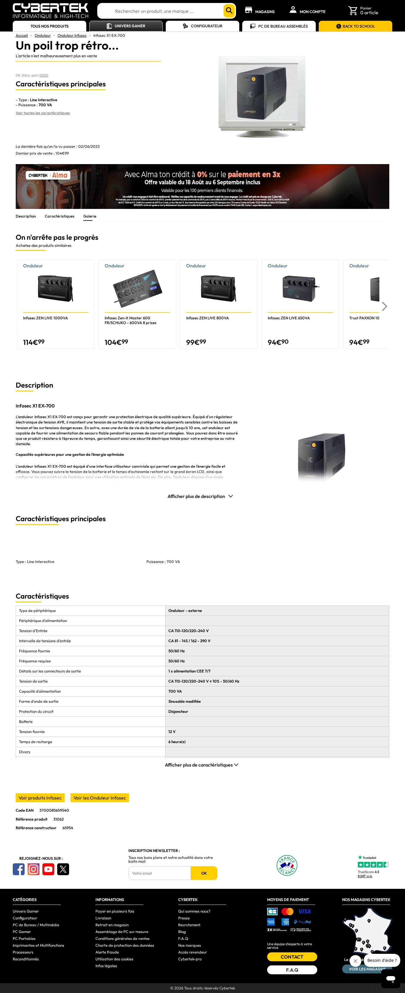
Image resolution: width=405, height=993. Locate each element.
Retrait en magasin (112, 924)
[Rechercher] (229, 11)
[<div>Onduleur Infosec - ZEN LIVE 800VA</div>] (218, 304)
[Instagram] (33, 869)
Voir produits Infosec (40, 798)
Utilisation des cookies (114, 958)
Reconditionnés (26, 958)
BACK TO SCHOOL (359, 26)
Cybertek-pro (190, 958)
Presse (184, 918)
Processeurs (23, 952)
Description (26, 216)
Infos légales (106, 965)
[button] (385, 306)
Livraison (103, 918)
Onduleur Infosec (72, 35)
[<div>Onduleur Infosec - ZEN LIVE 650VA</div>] (300, 304)
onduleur (26, 416)
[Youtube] (48, 869)
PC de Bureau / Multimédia (36, 924)
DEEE (43, 75)
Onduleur (43, 35)
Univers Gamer (130, 25)
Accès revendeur (192, 952)
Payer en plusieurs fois (114, 911)
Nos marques (189, 945)
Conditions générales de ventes (122, 938)
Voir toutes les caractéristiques (43, 112)
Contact (292, 957)
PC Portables (24, 938)
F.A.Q (183, 938)
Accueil (22, 35)
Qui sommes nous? (194, 911)
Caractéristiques (59, 216)
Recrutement (189, 924)
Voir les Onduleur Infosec (100, 798)
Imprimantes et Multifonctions (38, 945)
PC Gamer (22, 931)
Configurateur (206, 25)
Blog (182, 931)
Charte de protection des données (124, 945)
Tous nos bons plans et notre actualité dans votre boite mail (170, 859)
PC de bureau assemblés (283, 26)
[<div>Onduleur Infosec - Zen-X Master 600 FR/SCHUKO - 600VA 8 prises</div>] (137, 304)
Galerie (89, 216)
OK (204, 873)
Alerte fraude (107, 952)
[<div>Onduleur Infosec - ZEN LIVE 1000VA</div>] (55, 304)
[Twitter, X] (63, 869)
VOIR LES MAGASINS (367, 969)
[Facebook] (19, 869)
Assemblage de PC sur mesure (121, 931)
